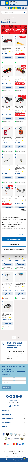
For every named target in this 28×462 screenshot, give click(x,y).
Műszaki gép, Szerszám (13, 17)
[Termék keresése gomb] (24, 12)
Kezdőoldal (3, 17)
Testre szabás (13, 244)
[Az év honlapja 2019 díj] (15, 434)
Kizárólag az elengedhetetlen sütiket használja (14, 250)
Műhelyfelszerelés (7, 19)
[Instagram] (20, 396)
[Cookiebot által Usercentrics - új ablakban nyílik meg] (20, 210)
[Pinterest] (17, 396)
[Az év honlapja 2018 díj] (11, 434)
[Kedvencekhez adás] (3, 36)
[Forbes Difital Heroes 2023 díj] (7, 434)
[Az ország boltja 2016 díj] (19, 434)
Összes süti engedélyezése (14, 239)
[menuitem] (2, 8)
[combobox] (14, 12)
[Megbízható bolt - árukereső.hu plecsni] (5, 438)
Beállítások (20, 234)
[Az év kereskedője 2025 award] (22, 438)
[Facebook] (7, 396)
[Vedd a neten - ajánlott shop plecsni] (10, 438)
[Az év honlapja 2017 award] (24, 434)
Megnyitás (23, 3)
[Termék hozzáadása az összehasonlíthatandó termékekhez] (3, 38)
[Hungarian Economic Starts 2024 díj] (3, 434)
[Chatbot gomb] (25, 459)
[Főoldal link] (14, 8)
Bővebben (9, 358)
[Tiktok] (14, 396)
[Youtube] (10, 396)
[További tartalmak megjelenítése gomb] (25, 29)
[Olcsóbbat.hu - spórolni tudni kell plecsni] (16, 438)
